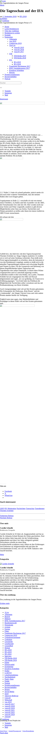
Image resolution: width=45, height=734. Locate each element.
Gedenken (8, 639)
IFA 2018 (23, 16)
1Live (7, 612)
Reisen (7, 689)
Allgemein (8, 615)
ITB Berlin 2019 (11, 660)
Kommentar (9, 667)
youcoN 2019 (10, 708)
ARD (2, 509)
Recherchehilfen (10, 687)
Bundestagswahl (11, 623)
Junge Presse (3, 731)
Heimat (7, 648)
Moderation (12, 509)
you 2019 (8, 702)
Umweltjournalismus (28, 731)
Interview (8, 656)
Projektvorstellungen (12, 685)
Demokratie (9, 625)
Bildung (7, 619)
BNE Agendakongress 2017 (15, 621)
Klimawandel (9, 664)
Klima (7, 662)
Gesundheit (9, 646)
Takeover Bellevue (11, 696)
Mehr (2, 555)
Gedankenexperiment (12, 637)
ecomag (7, 627)
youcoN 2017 (10, 704)
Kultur (7, 671)
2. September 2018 (9, 16)
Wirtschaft (8, 700)
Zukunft (7, 717)
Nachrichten (21, 509)
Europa (7, 629)
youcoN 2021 (10, 710)
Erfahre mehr (5, 603)
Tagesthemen (39, 509)
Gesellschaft (9, 644)
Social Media (9, 692)
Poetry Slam (9, 679)
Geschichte (9, 642)
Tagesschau (30, 509)
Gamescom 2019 (11, 635)
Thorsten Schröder (7, 511)
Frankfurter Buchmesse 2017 (15, 633)
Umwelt (7, 698)
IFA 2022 (8, 654)
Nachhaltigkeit (10, 677)
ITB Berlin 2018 (11, 658)
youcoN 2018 (10, 706)
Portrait (7, 683)
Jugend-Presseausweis (15, 731)
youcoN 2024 (10, 714)
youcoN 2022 (10, 712)
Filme (7, 631)
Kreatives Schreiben (12, 669)
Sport (7, 694)
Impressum (4, 99)
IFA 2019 (8, 652)
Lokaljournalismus (11, 675)
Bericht (7, 617)
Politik (7, 681)
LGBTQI (8, 673)
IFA (5, 509)
